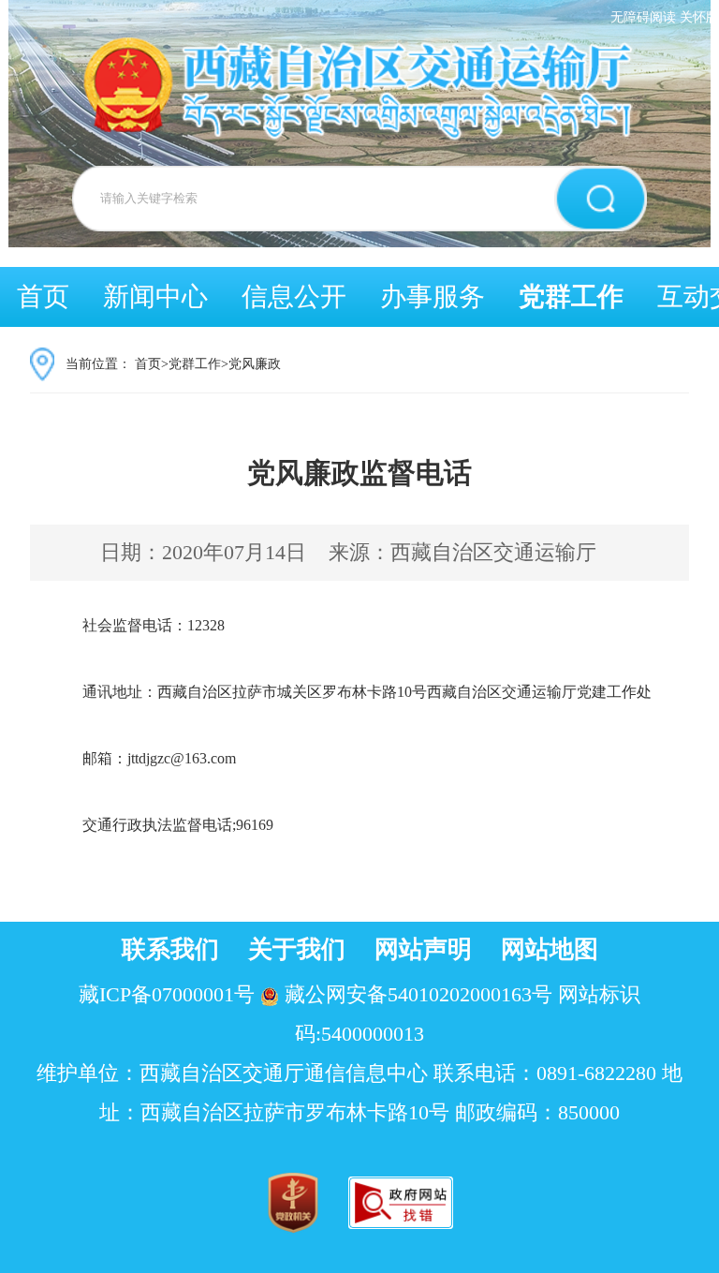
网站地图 (549, 949)
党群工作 (571, 296)
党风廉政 (254, 364)
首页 (43, 296)
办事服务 (432, 296)
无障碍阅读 (643, 17)
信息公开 (294, 296)
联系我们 (170, 949)
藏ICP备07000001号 (167, 994)
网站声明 (423, 949)
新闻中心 (155, 296)
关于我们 (296, 949)
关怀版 (699, 17)
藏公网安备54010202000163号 (418, 994)
